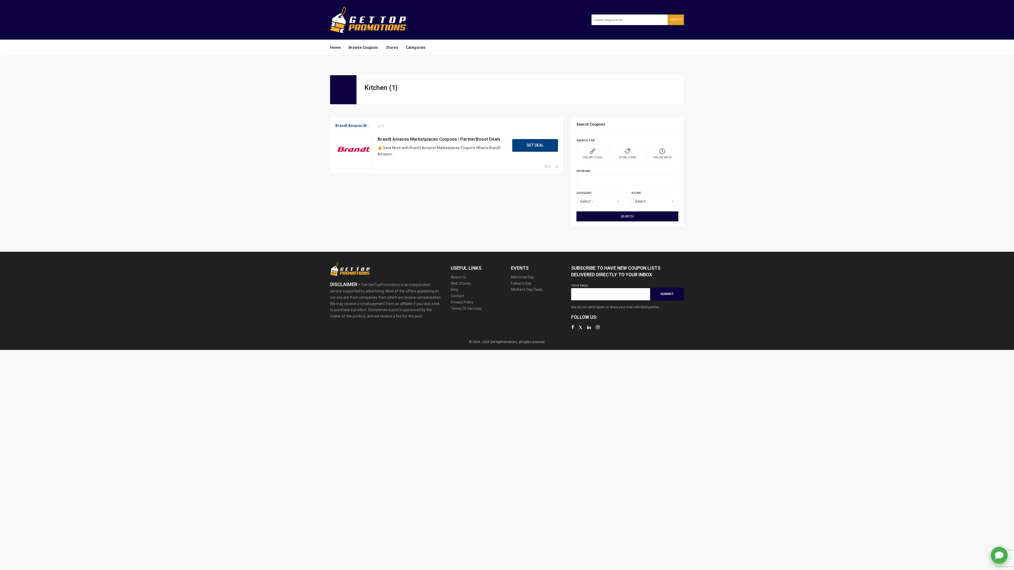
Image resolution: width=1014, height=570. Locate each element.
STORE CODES (627, 157)
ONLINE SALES (662, 157)
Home (335, 47)
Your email (579, 285)
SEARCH (627, 216)
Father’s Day (521, 283)
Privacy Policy (462, 302)
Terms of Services (466, 308)
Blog (454, 289)
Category (584, 193)
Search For (585, 140)
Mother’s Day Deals (527, 289)
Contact (457, 296)
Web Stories (461, 283)
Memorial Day (522, 277)
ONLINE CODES (592, 157)
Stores (392, 47)
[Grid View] (666, 86)
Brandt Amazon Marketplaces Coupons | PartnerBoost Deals (439, 139)
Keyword (583, 171)
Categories (415, 47)
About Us (458, 277)
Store (636, 193)
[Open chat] (999, 555)
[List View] (673, 86)
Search (675, 19)
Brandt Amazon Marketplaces (352, 126)
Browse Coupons (363, 47)
